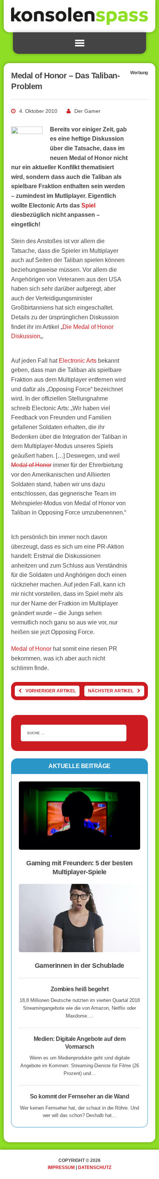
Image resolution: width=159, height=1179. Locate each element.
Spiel (88, 205)
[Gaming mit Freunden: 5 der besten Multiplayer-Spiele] (79, 845)
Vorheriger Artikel (51, 690)
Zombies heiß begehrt (79, 989)
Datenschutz (94, 1167)
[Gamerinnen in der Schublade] (79, 947)
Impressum (61, 1167)
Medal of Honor (31, 465)
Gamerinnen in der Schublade (79, 965)
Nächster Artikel (110, 690)
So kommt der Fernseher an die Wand (79, 1096)
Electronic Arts (77, 360)
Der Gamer (87, 111)
